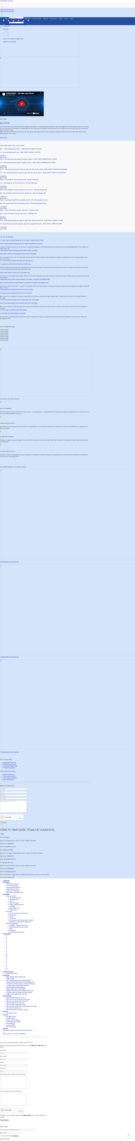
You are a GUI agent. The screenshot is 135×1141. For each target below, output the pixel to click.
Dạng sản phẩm (11, 896)
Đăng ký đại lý (7, 24)
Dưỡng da (12, 906)
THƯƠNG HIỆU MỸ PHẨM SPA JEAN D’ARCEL (19, 992)
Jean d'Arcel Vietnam (13, 562)
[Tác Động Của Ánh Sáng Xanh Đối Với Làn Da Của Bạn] (16, 289)
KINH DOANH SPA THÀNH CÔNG (16, 989)
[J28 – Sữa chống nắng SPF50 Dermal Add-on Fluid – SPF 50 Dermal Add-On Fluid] (24, 200)
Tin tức (66, 18)
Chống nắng (13, 910)
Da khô (11, 917)
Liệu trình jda (53, 18)
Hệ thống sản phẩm (12, 923)
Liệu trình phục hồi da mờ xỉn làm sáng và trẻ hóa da (21, 1006)
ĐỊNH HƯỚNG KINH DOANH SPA (15, 977)
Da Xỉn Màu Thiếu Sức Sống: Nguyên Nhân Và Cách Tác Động (18, 254)
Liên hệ (72, 18)
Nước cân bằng (13, 903)
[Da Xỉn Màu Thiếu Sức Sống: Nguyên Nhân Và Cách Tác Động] (18, 250)
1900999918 (10, 843)
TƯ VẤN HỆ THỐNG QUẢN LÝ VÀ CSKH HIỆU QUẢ (20, 984)
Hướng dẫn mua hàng (9, 762)
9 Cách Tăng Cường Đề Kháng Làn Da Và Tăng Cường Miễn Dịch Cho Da (21, 243)
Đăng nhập (15, 1136)
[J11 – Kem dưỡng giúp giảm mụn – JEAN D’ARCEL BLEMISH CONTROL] (21, 149)
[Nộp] (3, 24)
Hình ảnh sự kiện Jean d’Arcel (14, 892)
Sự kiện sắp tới (10, 1018)
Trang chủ (6, 18)
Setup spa (45, 18)
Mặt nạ (11, 901)
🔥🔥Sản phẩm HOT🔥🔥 (17, 932)
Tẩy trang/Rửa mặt (15, 898)
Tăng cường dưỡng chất (16, 904)
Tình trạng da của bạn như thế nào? (10, 1091)
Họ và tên (3, 1050)
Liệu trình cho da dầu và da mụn (15, 997)
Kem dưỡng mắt (14, 908)
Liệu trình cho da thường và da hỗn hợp (18, 999)
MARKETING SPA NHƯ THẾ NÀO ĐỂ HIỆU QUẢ (19, 991)
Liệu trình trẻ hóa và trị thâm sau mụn (17, 1010)
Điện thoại (3, 1056)
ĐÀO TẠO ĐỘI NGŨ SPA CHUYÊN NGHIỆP (18, 980)
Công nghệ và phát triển (13, 887)
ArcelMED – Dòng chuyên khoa (18, 925)
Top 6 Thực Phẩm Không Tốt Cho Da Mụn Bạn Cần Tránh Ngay (18, 303)
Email (2, 1062)
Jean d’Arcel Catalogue (12, 891)
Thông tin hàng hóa (9, 768)
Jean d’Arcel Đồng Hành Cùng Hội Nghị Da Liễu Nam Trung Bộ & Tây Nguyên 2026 (24, 283)
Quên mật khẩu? (5, 1139)
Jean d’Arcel (5, 123)
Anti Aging (12, 930)
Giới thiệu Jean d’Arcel (12, 884)
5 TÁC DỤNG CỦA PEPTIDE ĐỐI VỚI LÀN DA (13, 313)
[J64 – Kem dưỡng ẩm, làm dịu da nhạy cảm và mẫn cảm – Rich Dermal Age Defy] (23, 190)
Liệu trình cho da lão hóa (13, 1008)
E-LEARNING (21, 24)
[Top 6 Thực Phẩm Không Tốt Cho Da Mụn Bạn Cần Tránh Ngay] (19, 300)
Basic (10, 929)
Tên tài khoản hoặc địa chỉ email (10, 1130)
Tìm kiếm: (6, 22)
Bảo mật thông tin (8, 779)
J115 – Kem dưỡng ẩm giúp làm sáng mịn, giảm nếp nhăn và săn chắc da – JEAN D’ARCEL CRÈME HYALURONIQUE (33, 173)
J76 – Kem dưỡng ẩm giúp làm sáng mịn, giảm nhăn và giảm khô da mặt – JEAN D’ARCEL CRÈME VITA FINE (31, 224)
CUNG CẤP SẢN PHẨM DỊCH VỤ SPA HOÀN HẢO (20, 982)
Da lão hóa (12, 918)
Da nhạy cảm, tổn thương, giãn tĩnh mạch (21, 920)
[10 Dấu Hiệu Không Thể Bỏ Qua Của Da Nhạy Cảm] (15, 269)
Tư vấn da (15, 24)
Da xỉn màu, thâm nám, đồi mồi (18, 913)
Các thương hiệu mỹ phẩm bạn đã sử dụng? (12, 1074)
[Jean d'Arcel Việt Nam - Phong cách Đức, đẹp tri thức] (7, 10)
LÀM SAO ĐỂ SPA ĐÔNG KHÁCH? (15, 987)
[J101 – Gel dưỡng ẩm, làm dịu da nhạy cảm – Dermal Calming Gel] (19, 179)
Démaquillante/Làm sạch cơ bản (18, 927)
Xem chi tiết (3, 157)
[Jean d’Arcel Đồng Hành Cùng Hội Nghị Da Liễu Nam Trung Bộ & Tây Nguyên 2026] (25, 279)
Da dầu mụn (12, 915)
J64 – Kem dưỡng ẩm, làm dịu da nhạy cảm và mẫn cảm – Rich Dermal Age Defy (23, 193)
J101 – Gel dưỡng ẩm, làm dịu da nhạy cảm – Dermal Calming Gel (18, 183)
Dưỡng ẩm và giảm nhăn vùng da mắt (20, 922)
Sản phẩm (19, 18)
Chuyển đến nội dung (6, 1)
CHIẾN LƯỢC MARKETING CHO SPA (16, 994)
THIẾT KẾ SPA (10, 979)
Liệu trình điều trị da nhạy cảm (15, 1003)
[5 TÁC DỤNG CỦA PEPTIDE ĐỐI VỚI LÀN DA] (13, 310)
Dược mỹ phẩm (10, 1025)
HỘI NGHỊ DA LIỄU (11, 1013)
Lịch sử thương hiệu (12, 886)
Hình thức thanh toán (9, 764)
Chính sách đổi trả (8, 774)
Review (60, 18)
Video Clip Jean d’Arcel (12, 889)
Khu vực (3, 1068)
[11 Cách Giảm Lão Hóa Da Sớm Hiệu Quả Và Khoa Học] (16, 261)
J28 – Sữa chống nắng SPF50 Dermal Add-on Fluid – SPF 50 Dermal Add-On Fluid (23, 203)
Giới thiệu (13, 18)
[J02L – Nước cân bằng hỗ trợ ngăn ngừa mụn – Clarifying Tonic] (19, 210)
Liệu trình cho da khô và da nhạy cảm (17, 1001)
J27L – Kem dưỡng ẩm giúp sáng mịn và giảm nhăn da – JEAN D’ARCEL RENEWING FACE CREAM (27, 162)
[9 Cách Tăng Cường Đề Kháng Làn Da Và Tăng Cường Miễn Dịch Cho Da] (22, 240)
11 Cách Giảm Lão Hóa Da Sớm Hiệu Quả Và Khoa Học (15, 264)
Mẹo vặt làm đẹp (11, 1027)
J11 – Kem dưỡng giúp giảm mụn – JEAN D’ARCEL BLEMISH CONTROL (20, 152)
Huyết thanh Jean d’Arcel (13, 1022)
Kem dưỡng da (10, 1023)
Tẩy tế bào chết (13, 899)
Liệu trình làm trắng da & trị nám (15, 1004)
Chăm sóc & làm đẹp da (13, 1020)
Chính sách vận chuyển (9, 778)
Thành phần (28, 18)
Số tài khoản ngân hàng (10, 766)
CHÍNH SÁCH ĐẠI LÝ (12, 973)
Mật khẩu (3, 1133)
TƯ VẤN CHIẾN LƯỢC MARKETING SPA (17, 985)
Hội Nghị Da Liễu (11, 1016)
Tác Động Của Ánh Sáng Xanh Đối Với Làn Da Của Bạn (16, 293)
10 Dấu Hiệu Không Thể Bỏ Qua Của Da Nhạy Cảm (15, 272)
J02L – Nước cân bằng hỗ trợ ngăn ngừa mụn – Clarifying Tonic (18, 213)
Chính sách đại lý (37, 18)
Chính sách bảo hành (9, 776)
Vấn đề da (9, 911)
